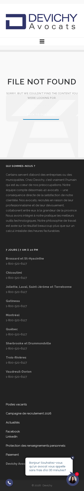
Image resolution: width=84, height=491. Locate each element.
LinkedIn (11, 436)
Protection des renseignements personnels (35, 445)
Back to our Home (41, 114)
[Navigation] (42, 41)
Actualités (13, 422)
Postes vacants (16, 404)
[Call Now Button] (9, 482)
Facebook (13, 431)
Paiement (12, 454)
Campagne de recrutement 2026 (28, 413)
